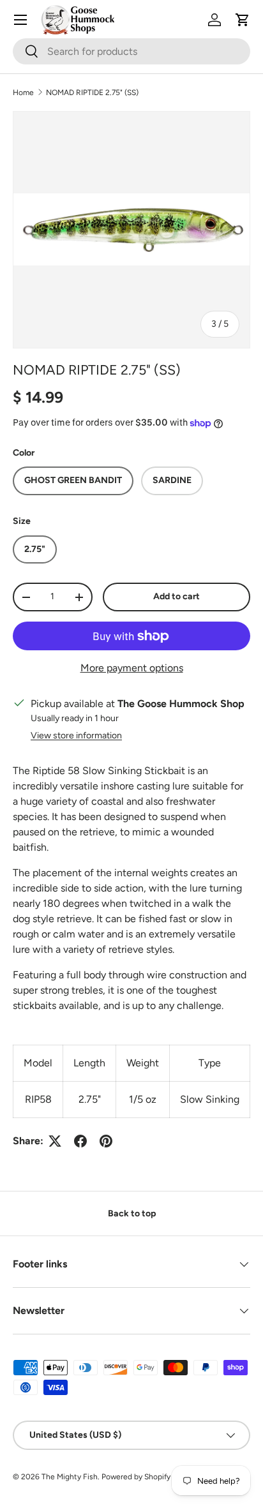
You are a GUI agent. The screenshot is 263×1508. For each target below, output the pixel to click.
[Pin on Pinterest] (106, 1141)
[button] (243, 20)
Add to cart (176, 596)
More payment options (131, 668)
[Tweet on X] (55, 1141)
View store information (76, 735)
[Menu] (20, 20)
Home (23, 92)
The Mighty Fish (69, 1476)
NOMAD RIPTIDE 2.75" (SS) (92, 92)
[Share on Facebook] (80, 1141)
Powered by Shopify (135, 1476)
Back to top (132, 1213)
